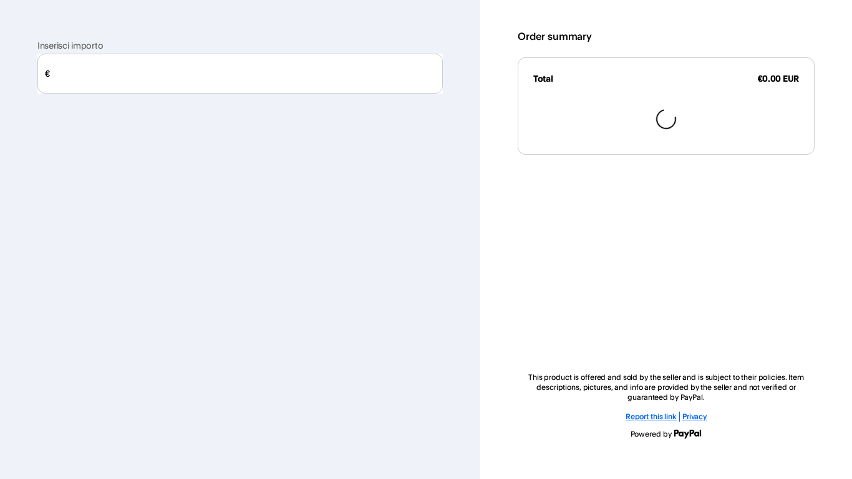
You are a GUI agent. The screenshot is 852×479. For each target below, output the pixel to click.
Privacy (694, 416)
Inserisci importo (70, 45)
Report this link (651, 416)
